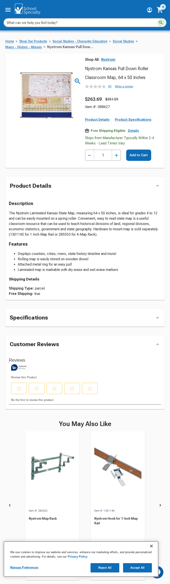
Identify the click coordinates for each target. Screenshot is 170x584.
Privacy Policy (77, 556)
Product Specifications (133, 120)
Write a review (124, 86)
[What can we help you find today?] (161, 22)
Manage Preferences (24, 567)
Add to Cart (139, 155)
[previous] (9, 505)
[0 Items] (160, 9)
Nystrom (108, 59)
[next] (160, 505)
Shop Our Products (33, 41)
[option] (52, 505)
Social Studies (123, 41)
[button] (150, 10)
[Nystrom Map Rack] (52, 470)
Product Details (97, 120)
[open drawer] (8, 9)
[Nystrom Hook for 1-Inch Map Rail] (117, 470)
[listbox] (85, 505)
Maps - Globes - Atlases (23, 47)
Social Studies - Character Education (79, 41)
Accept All (137, 567)
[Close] (151, 546)
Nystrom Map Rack (43, 518)
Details (133, 131)
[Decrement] (89, 155)
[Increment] (116, 155)
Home (9, 41)
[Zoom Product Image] (77, 81)
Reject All (105, 567)
